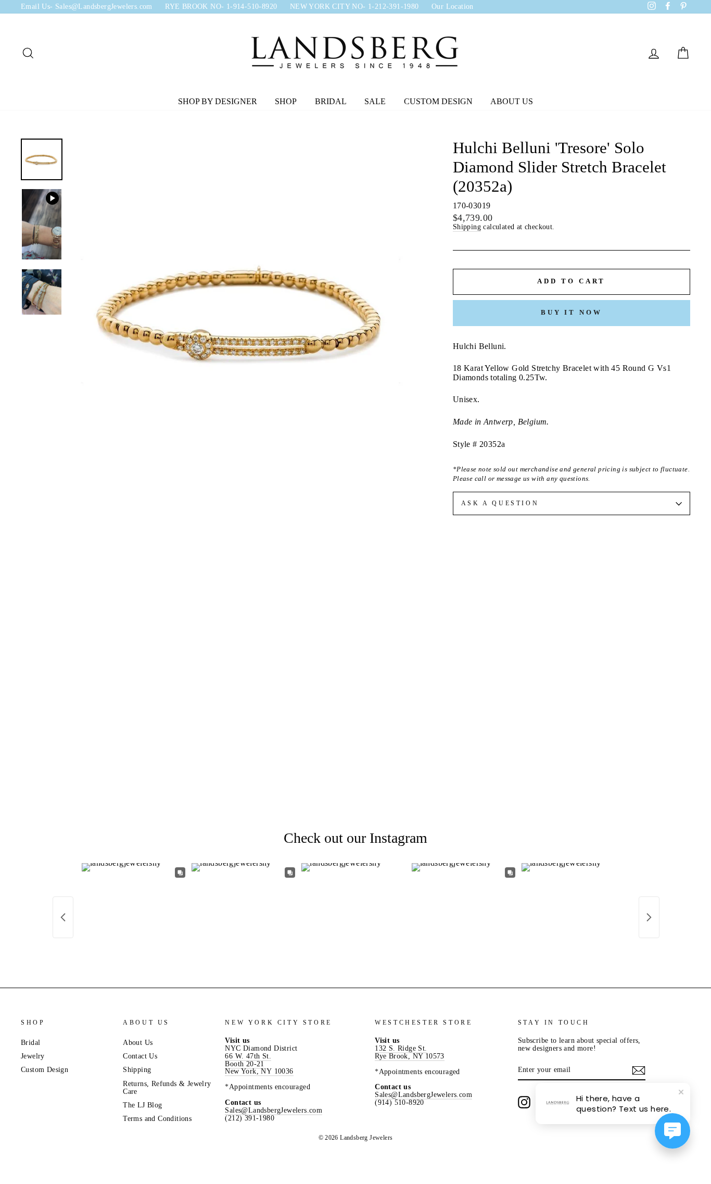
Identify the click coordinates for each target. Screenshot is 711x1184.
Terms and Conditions (157, 1119)
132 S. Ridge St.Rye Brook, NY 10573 (410, 1052)
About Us (511, 101)
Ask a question (500, 503)
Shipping (467, 227)
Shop (286, 101)
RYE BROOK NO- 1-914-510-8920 (221, 6)
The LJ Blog (142, 1105)
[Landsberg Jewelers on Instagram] (524, 1102)
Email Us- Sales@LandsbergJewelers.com (87, 6)
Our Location (452, 6)
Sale (375, 101)
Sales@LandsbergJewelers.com (273, 1110)
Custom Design (438, 101)
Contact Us (140, 1056)
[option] (244, 313)
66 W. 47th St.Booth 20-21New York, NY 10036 (259, 1064)
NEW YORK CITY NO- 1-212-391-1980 (354, 6)
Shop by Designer (217, 101)
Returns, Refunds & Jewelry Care (167, 1087)
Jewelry (33, 1056)
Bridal (331, 101)
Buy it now (571, 312)
